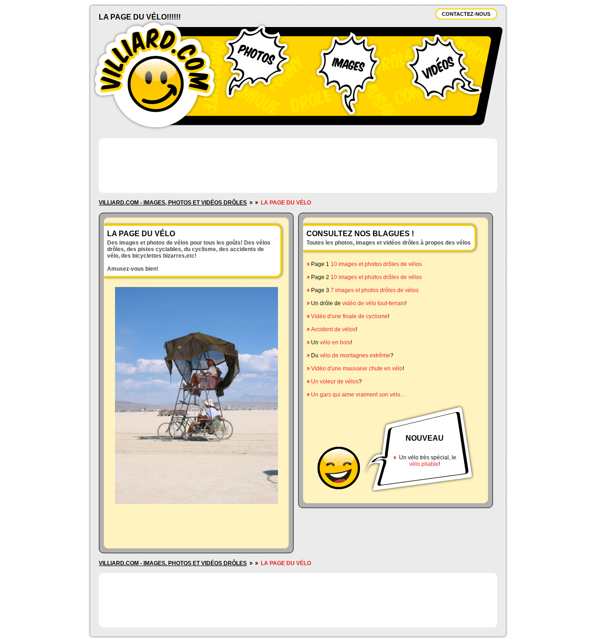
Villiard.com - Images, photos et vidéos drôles (173, 202)
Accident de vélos (333, 329)
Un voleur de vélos (335, 381)
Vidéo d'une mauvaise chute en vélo (357, 368)
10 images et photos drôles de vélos (376, 264)
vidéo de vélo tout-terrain (373, 303)
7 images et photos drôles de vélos (375, 290)
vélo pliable (424, 464)
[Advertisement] (298, 165)
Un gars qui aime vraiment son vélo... (358, 394)
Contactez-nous (466, 14)
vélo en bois (335, 342)
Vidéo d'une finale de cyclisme (349, 316)
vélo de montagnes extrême (355, 355)
